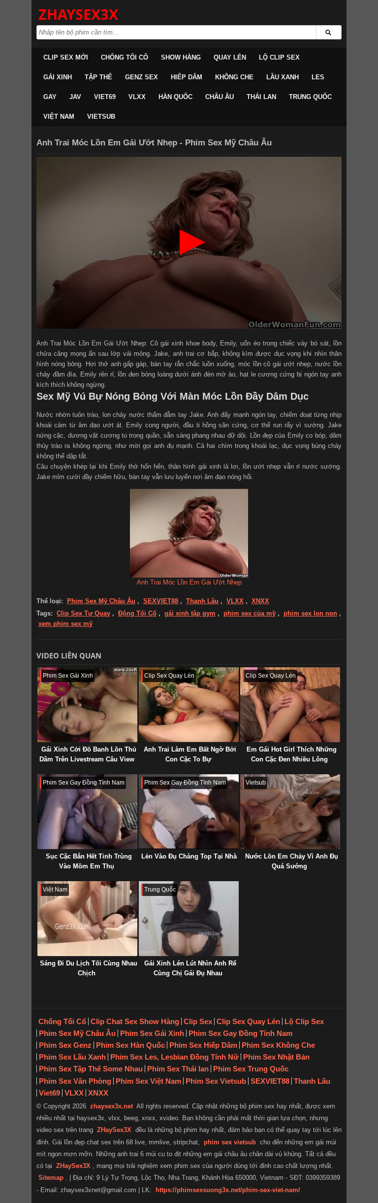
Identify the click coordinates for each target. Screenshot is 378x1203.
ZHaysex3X (78, 14)
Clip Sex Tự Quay (83, 613)
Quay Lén (230, 57)
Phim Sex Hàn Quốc (130, 1045)
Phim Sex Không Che (278, 1045)
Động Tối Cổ (137, 613)
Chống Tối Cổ (124, 57)
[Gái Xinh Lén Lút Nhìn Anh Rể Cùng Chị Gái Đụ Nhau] (189, 918)
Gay (50, 97)
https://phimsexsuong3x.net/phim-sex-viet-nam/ (228, 1190)
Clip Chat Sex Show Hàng (135, 1021)
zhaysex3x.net (111, 1106)
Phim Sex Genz (65, 1045)
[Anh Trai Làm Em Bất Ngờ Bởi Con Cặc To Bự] (189, 704)
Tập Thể (98, 77)
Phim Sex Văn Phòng (75, 1081)
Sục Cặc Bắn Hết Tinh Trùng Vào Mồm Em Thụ (89, 861)
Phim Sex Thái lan (178, 1069)
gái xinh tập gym (190, 613)
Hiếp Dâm (186, 77)
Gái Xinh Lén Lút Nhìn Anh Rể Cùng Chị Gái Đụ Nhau (190, 968)
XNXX (260, 601)
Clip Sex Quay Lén (248, 1021)
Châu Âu (219, 97)
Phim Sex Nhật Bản (276, 1057)
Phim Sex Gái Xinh (152, 1033)
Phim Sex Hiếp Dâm (203, 1045)
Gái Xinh (57, 77)
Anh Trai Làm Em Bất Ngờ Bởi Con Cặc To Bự (190, 754)
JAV (75, 97)
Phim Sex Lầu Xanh (72, 1057)
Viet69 (105, 97)
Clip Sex (198, 1021)
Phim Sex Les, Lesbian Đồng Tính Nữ (174, 1057)
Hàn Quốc (175, 97)
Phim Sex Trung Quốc (250, 1069)
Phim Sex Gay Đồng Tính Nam (240, 1033)
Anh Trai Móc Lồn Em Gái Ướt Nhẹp (189, 582)
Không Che (234, 77)
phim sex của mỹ (249, 613)
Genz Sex (141, 77)
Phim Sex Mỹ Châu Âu (101, 601)
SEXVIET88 (160, 601)
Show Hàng (181, 57)
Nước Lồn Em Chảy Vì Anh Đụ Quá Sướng (291, 861)
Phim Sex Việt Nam (148, 1081)
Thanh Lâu (202, 601)
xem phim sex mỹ (65, 623)
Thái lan (261, 97)
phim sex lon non (310, 613)
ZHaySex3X (114, 1130)
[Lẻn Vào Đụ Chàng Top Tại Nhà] (189, 811)
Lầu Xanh (282, 77)
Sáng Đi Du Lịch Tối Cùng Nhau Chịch (88, 968)
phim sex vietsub (230, 1142)
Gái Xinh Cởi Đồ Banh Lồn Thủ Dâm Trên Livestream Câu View (87, 754)
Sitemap (50, 1177)
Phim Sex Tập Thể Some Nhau (91, 1069)
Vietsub (101, 116)
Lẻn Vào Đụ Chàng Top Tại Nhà (189, 856)
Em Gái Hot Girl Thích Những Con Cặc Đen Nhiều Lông (292, 754)
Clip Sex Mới (65, 57)
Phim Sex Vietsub (216, 1081)
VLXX (137, 97)
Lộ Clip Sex (279, 57)
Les (318, 77)
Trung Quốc (310, 97)
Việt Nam (58, 116)
